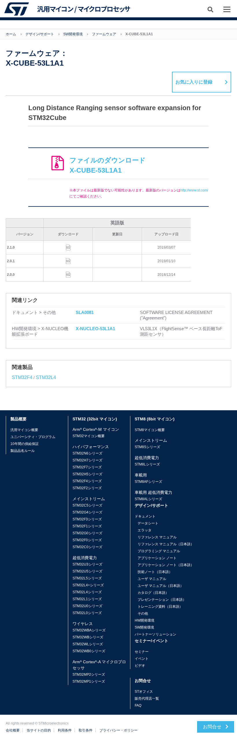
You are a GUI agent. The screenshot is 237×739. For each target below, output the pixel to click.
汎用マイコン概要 (24, 430)
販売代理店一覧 (147, 698)
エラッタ (144, 530)
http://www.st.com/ (194, 190)
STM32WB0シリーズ (89, 651)
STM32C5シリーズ (87, 505)
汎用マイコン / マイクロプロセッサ (83, 9)
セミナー (142, 652)
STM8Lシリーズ (147, 464)
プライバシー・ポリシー (118, 730)
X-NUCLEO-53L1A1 (95, 328)
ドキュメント (145, 516)
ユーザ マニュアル (152, 579)
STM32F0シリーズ (87, 540)
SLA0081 (85, 312)
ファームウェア (104, 34)
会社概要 (13, 730)
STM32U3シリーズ (87, 564)
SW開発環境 (73, 34)
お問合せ (213, 726)
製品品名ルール (22, 451)
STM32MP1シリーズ (89, 681)
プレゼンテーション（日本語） (162, 600)
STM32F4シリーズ (87, 481)
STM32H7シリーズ (87, 460)
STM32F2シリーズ (87, 488)
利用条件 (65, 730)
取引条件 (85, 730)
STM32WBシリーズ (88, 637)
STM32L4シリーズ (87, 592)
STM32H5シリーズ (87, 474)
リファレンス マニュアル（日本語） (166, 544)
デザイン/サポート (39, 34)
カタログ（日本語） (153, 593)
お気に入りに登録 (193, 82)
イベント (142, 659)
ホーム (11, 34)
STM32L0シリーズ (87, 613)
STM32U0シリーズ (87, 606)
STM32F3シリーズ (87, 519)
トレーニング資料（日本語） (160, 607)
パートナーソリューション (155, 634)
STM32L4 (46, 377)
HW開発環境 (144, 620)
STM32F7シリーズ (87, 467)
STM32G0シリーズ (87, 533)
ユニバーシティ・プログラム (32, 437)
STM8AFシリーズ (148, 482)
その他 (143, 613)
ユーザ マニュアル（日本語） (161, 586)
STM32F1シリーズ (87, 526)
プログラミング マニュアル (159, 551)
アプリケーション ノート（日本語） (166, 565)
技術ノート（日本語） (155, 572)
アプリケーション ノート (157, 558)
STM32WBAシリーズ (89, 630)
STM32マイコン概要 (89, 436)
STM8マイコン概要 (150, 430)
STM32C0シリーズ (87, 547)
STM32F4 (22, 377)
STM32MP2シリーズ (89, 675)
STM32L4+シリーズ (88, 585)
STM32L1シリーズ (87, 599)
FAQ (138, 705)
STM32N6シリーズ (87, 453)
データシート (148, 523)
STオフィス (144, 692)
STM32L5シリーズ (87, 578)
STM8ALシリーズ (148, 499)
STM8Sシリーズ (147, 447)
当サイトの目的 (39, 730)
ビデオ (140, 666)
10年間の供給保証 (24, 444)
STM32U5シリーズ (87, 571)
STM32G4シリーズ (87, 512)
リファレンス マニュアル (157, 537)
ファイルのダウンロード (108, 165)
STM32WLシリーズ (88, 644)
